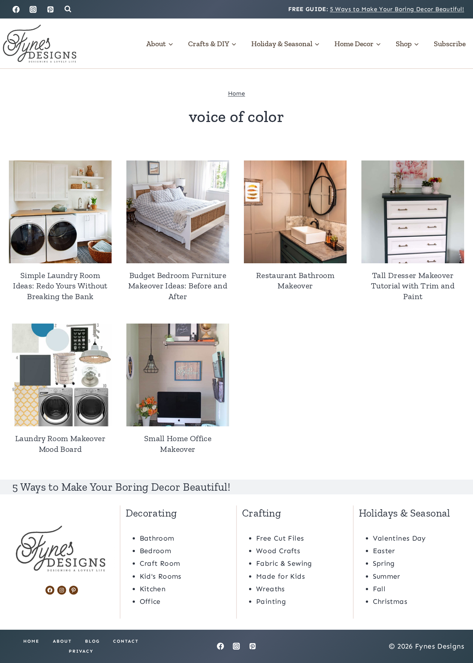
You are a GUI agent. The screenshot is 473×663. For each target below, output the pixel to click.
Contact (126, 641)
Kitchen (153, 589)
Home (236, 93)
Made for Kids (280, 576)
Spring (384, 563)
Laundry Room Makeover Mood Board (60, 443)
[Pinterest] (51, 9)
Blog (92, 641)
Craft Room (160, 563)
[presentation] (60, 211)
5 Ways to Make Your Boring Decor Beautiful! (397, 9)
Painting (271, 601)
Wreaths (270, 589)
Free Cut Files (280, 538)
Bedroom (155, 551)
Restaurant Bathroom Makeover (295, 280)
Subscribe (450, 43)
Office (150, 601)
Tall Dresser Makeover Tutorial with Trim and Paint (413, 285)
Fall (379, 589)
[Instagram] (33, 9)
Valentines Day (399, 538)
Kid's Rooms (160, 576)
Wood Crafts (278, 551)
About (62, 641)
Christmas (390, 601)
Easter (384, 551)
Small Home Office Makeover (177, 443)
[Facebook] (16, 9)
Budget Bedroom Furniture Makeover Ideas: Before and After (177, 285)
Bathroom (157, 538)
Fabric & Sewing (284, 563)
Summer (386, 576)
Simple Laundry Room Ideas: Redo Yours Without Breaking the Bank (60, 285)
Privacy (81, 651)
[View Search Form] (67, 9)
